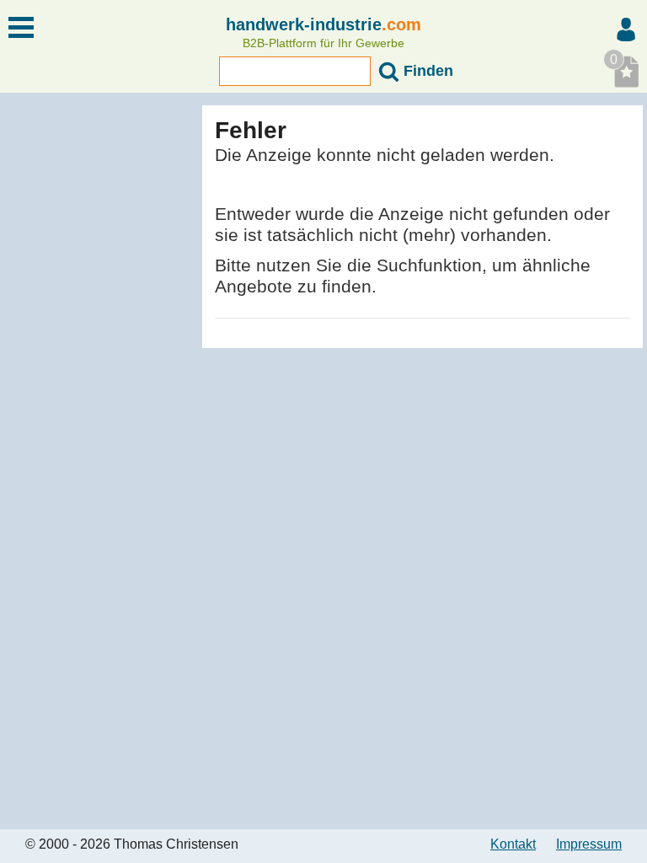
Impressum (589, 844)
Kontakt (513, 844)
